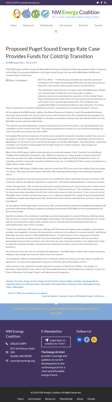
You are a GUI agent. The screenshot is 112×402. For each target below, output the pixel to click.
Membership (66, 398)
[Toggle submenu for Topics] (19, 25)
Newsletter (45, 284)
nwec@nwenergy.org (29, 2)
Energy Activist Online (48, 281)
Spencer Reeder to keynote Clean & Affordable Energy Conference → (74, 296)
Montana (29, 284)
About (80, 398)
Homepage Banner (90, 281)
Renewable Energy (91, 284)
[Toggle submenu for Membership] (55, 25)
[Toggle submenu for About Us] (90, 25)
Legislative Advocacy (15, 284)
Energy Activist (30, 281)
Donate (91, 398)
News (37, 284)
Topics (9, 287)
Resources (50, 398)
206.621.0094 (12, 2)
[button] (56, 31)
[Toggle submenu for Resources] (35, 25)
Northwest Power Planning (63, 284)
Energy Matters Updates (70, 281)
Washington (18, 287)
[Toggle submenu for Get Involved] (74, 25)
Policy (79, 284)
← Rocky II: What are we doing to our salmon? (27, 293)
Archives (19, 281)
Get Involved (34, 398)
